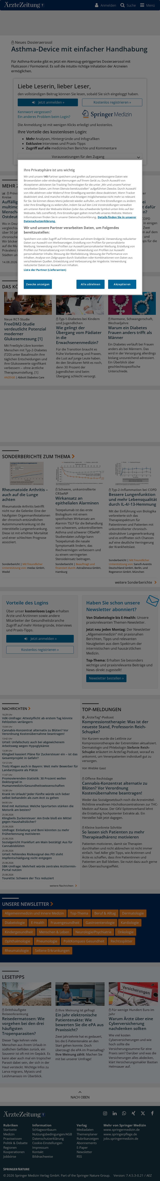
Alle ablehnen (90, 284)
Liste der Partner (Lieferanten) (45, 270)
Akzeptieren (122, 284)
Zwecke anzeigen (38, 284)
